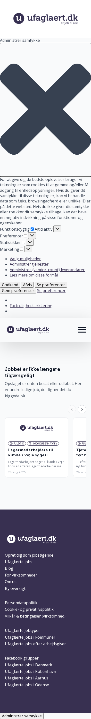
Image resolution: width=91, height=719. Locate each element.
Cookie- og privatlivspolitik (29, 609)
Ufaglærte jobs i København (30, 671)
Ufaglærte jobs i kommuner (30, 637)
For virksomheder (21, 575)
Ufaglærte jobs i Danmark (28, 665)
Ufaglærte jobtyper (22, 630)
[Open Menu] (82, 330)
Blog (9, 568)
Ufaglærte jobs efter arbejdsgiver (35, 643)
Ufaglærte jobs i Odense (27, 684)
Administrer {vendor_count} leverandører (47, 269)
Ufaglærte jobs (18, 561)
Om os (11, 581)
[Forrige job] (72, 409)
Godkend (10, 284)
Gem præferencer (18, 290)
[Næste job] (82, 409)
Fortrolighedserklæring (31, 305)
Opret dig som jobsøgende (29, 555)
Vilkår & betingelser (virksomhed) (35, 616)
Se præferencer (51, 284)
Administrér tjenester (29, 264)
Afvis (27, 284)
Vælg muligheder (25, 258)
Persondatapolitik (21, 602)
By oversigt (15, 588)
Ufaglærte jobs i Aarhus (26, 678)
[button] (45, 110)
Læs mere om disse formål (34, 275)
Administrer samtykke (22, 716)
